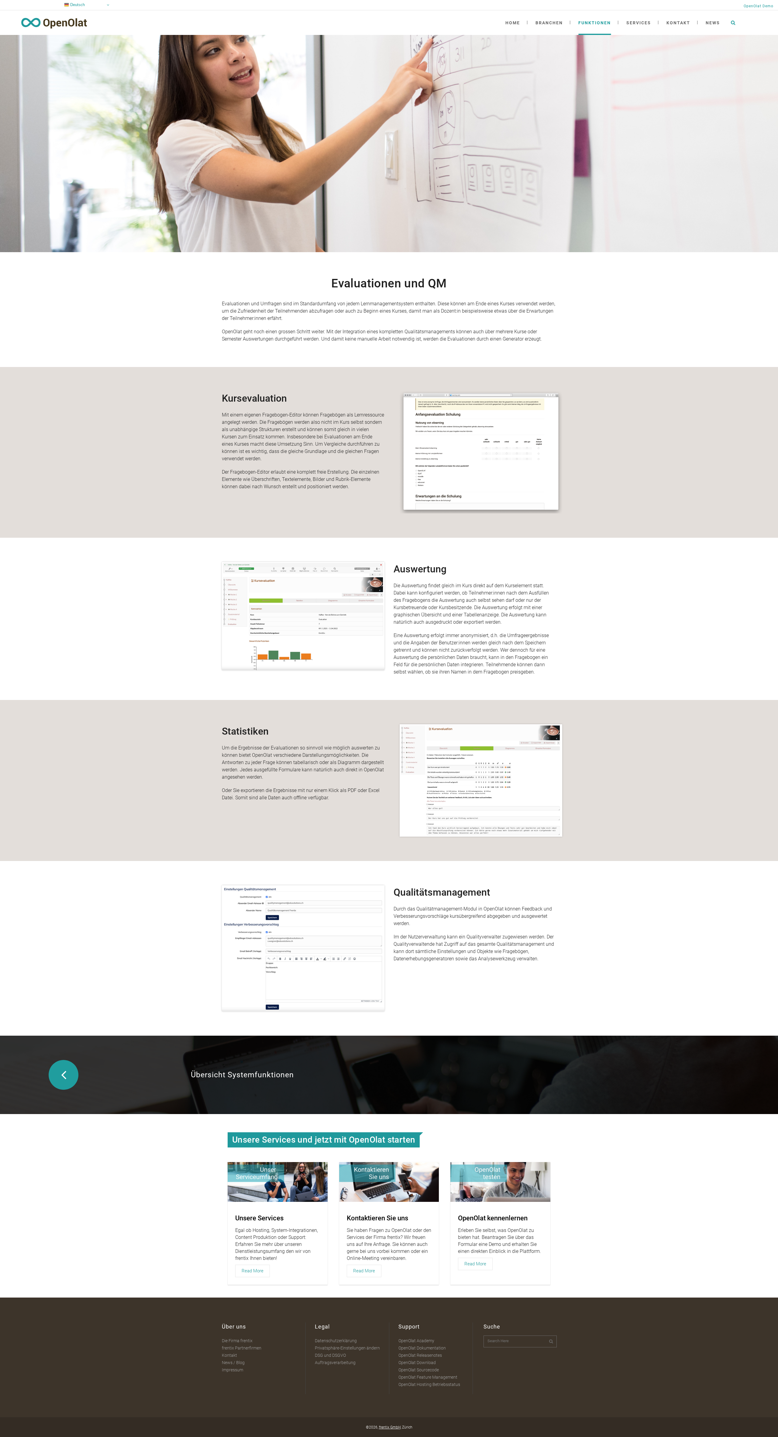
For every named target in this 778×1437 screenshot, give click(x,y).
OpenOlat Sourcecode (418, 1369)
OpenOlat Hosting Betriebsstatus (429, 1384)
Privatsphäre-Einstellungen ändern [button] (347, 1348)
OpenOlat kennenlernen (493, 1218)
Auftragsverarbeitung (335, 1362)
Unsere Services (259, 1218)
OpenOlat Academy (416, 1340)
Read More (252, 1271)
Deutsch (77, 4)
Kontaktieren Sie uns (377, 1218)
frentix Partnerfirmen (241, 1348)
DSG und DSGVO (330, 1355)
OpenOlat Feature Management (427, 1377)
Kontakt (229, 1355)
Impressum (232, 1369)
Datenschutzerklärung (336, 1340)
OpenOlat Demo (758, 6)
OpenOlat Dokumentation (422, 1348)
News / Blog (233, 1362)
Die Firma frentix (237, 1340)
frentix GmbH (390, 1427)
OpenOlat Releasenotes (420, 1355)
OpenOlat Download (417, 1362)
